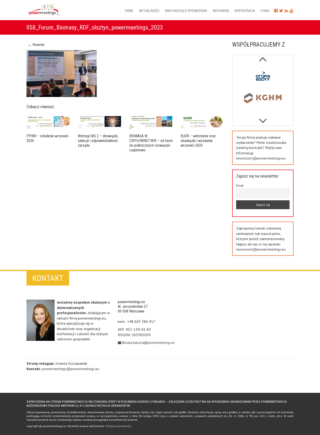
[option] (263, 77)
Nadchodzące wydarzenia (186, 11)
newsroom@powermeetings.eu (261, 158)
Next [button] (262, 56)
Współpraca (244, 11)
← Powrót (36, 44)
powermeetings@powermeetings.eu (70, 368)
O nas (264, 11)
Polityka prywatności (118, 426)
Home (129, 11)
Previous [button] (262, 118)
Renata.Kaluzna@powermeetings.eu (148, 342)
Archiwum (221, 11)
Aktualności (149, 11)
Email (240, 185)
